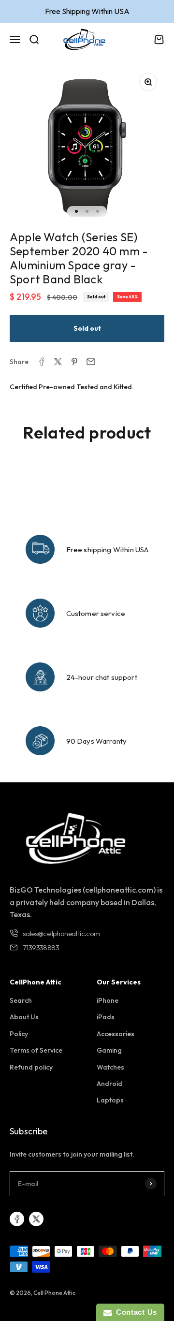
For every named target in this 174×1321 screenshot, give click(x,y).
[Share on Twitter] (58, 361)
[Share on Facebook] (41, 361)
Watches (110, 1067)
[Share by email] (91, 361)
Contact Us (134, 1312)
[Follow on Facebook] (17, 1219)
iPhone (107, 1000)
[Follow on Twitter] (36, 1219)
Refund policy (31, 1067)
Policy (19, 1033)
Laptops (110, 1100)
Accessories (115, 1033)
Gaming (109, 1050)
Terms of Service (36, 1050)
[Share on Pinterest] (74, 361)
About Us (24, 1017)
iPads (106, 1017)
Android (109, 1083)
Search (21, 1000)
